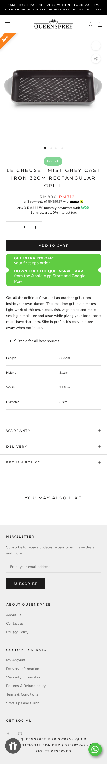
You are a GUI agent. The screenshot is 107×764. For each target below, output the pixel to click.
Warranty (18, 431)
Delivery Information (22, 668)
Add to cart (53, 245)
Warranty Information (23, 677)
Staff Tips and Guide (22, 702)
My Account (15, 660)
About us (13, 615)
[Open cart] (100, 24)
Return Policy (23, 462)
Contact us (15, 623)
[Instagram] (20, 733)
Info (74, 213)
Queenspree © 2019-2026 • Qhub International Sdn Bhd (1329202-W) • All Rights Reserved (53, 745)
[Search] (91, 24)
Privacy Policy (17, 632)
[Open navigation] (7, 24)
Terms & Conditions (22, 694)
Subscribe (26, 584)
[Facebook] (8, 733)
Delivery (17, 446)
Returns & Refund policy (26, 685)
